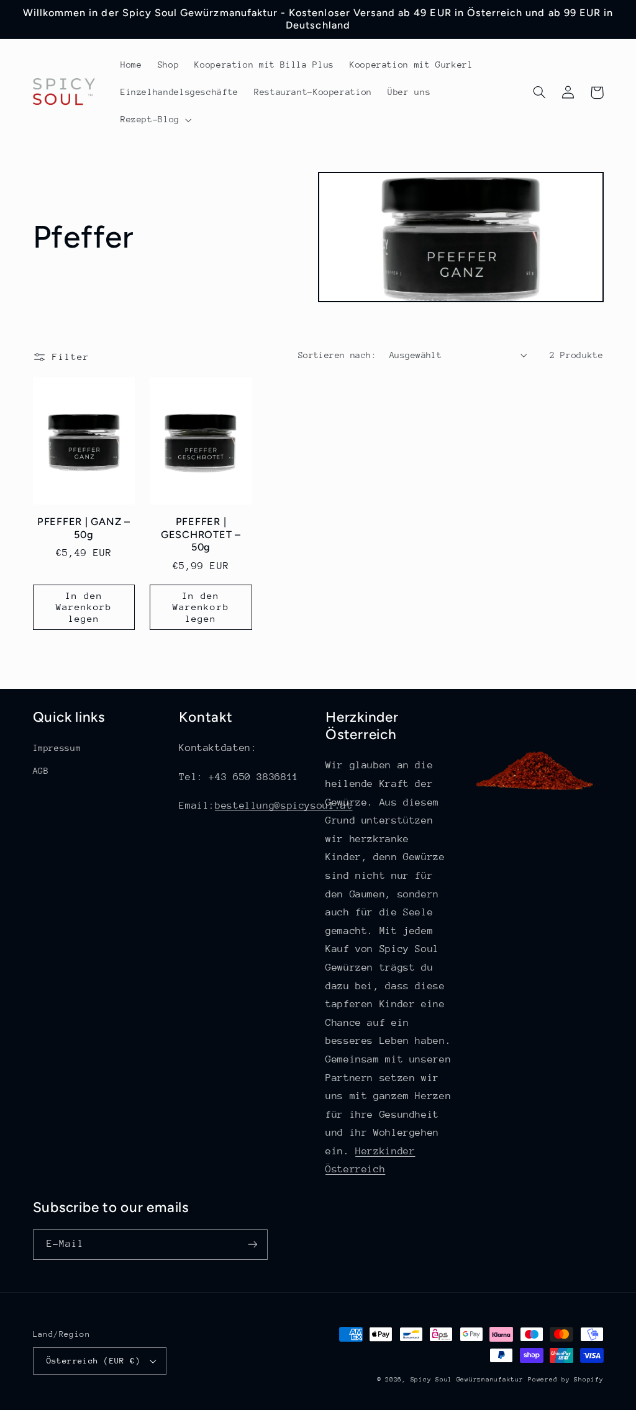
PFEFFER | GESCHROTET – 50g (201, 534)
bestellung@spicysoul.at (284, 805)
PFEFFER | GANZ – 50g (83, 528)
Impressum (57, 748)
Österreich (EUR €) (94, 1360)
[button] (154, 119)
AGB (41, 771)
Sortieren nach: (337, 355)
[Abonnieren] (252, 1244)
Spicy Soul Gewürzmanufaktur (467, 1379)
